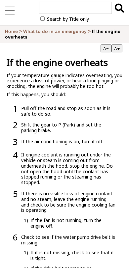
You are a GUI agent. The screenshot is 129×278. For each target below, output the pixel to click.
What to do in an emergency (55, 31)
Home (11, 31)
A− (106, 48)
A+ (117, 48)
